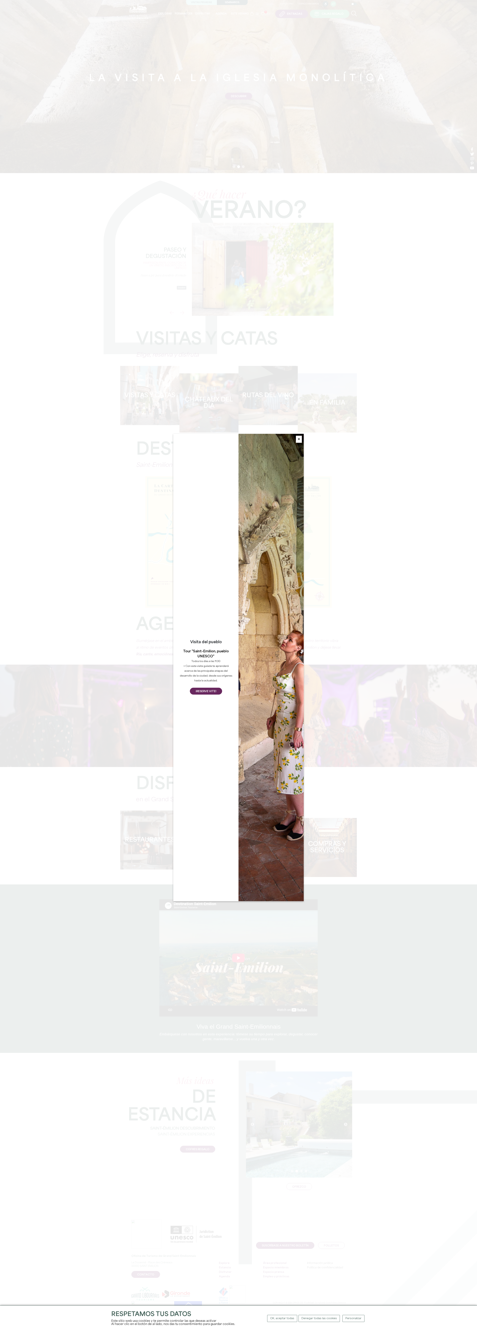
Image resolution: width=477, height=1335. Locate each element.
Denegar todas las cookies (319, 1318)
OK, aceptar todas (282, 1318)
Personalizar (353, 1318)
